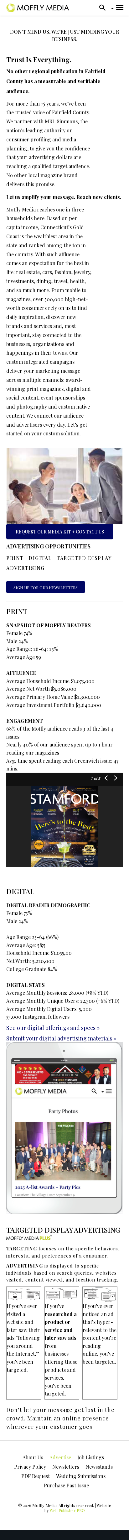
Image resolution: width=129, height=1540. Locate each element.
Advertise (60, 1457)
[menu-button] (119, 8)
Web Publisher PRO (67, 1510)
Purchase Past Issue (66, 1485)
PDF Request (35, 1476)
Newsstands (99, 1466)
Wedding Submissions (81, 1476)
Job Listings (90, 1457)
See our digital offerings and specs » (53, 1027)
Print (15, 558)
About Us (33, 1457)
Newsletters (65, 1466)
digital (40, 558)
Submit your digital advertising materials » (61, 1038)
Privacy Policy (30, 1466)
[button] (104, 7)
